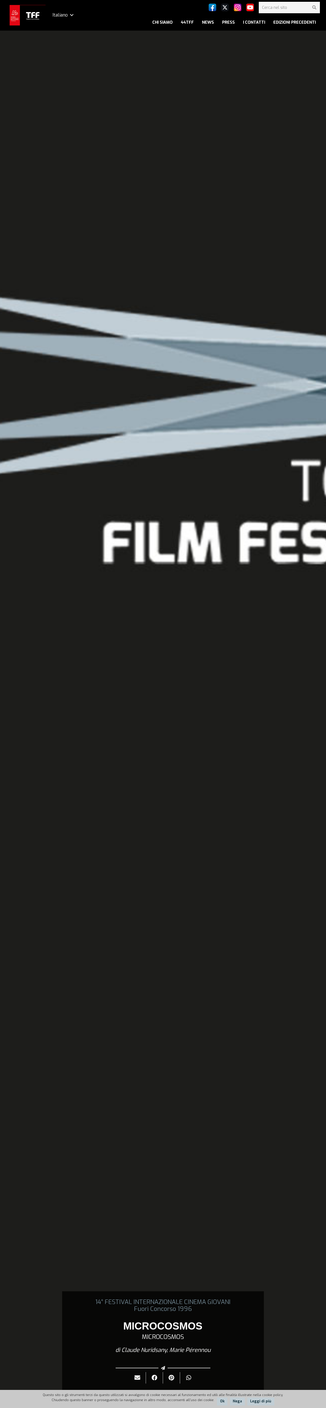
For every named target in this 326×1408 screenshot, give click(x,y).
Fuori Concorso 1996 (163, 1309)
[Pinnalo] (171, 1378)
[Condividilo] (154, 1378)
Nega (237, 1401)
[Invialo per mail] (137, 1378)
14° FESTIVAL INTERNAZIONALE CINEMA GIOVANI (162, 1302)
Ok (222, 1401)
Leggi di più (260, 1401)
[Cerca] (314, 7)
